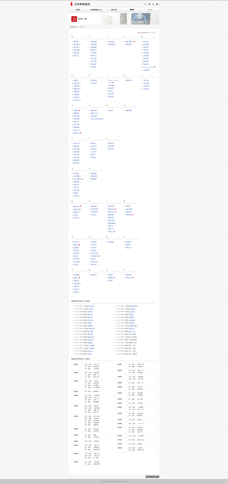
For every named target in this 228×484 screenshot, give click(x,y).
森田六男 (90, 314)
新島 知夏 (94, 173)
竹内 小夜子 (77, 149)
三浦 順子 (94, 242)
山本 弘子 (76, 289)
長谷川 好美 (77, 209)
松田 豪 (76, 256)
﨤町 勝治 (129, 110)
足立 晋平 (76, 47)
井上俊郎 (91, 345)
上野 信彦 (111, 41)
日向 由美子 (94, 211)
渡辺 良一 (129, 277)
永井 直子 (76, 173)
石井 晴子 (91, 306)
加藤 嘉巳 (76, 91)
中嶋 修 (76, 193)
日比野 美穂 (94, 209)
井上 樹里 (94, 58)
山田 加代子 (77, 283)
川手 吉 (132, 311)
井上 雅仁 (94, 61)
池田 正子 (94, 55)
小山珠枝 (91, 348)
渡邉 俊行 (129, 274)
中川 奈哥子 (77, 179)
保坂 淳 (128, 206)
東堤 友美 (94, 206)
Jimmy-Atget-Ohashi (97, 118)
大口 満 (145, 41)
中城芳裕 (90, 326)
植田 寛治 (90, 334)
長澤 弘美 (76, 190)
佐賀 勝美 (76, 116)
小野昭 (89, 323)
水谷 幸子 (94, 247)
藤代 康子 (111, 214)
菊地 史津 (94, 80)
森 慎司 (128, 244)
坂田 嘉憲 (76, 118)
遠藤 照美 (129, 44)
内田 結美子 (111, 44)
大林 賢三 (146, 58)
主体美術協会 (80, 4)
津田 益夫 (94, 149)
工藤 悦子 (111, 88)
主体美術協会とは (96, 9)
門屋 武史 (76, 94)
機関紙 (132, 9)
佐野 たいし (77, 130)
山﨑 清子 (76, 280)
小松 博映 (146, 83)
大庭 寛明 (146, 55)
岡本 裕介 (146, 61)
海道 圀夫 (132, 323)
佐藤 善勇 (76, 127)
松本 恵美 (76, 258)
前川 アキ (76, 242)
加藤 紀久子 (77, 88)
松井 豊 (91, 309)
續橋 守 (93, 154)
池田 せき (132, 328)
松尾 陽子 (76, 253)
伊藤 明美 (94, 44)
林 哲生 (76, 215)
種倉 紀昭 (76, 160)
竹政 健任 (76, 151)
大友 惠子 (146, 50)
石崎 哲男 (91, 328)
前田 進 (89, 354)
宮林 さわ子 (94, 261)
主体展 (78, 9)
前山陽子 (76, 247)
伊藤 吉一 (94, 50)
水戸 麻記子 (94, 256)
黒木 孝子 (111, 93)
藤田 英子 (111, 217)
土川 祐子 (94, 151)
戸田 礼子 (111, 143)
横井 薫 (110, 274)
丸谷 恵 (76, 264)
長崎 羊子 (76, 184)
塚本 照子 (94, 146)
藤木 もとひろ (112, 211)
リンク (150, 9)
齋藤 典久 (76, 113)
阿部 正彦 (76, 52)
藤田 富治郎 (111, 223)
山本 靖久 (76, 292)
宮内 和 (93, 258)
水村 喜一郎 (94, 253)
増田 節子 (76, 250)
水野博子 (90, 311)
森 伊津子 (129, 242)
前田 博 (76, 244)
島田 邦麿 (94, 116)
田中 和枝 (76, 157)
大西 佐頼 (146, 52)
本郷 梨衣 (129, 211)
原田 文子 (76, 217)
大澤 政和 (146, 44)
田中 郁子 (76, 154)
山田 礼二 (76, 286)
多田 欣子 (146, 47)
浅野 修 (76, 41)
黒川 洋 (110, 91)
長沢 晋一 (76, 187)
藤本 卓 (110, 226)
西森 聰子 (94, 179)
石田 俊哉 (94, 41)
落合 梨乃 (146, 64)
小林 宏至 (146, 88)
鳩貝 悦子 (76, 212)
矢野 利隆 (76, 274)
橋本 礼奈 (76, 206)
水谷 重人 (94, 250)
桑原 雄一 (111, 96)
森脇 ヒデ (129, 247)
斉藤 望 (76, 110)
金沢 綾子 (76, 97)
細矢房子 (90, 317)
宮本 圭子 (94, 264)
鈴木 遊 (110, 110)
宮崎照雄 (90, 342)
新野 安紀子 (94, 176)
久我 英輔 (111, 85)
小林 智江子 (146, 86)
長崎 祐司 (76, 181)
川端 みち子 (77, 100)
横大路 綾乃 (111, 277)
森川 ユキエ (132, 331)
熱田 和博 (76, 50)
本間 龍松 (129, 214)
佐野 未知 (76, 133)
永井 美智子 (77, 176)
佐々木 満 (76, 124)
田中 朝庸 (90, 331)
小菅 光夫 (146, 80)
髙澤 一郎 (76, 143)
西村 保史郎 (133, 306)
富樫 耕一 (133, 309)
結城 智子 (94, 274)
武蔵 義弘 (111, 242)
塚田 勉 (93, 143)
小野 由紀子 (146, 70)
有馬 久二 (76, 55)
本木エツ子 (90, 320)
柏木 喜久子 (77, 83)
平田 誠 (93, 214)
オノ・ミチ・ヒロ (148, 67)
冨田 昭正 (111, 146)
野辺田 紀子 (90, 337)
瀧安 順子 (76, 146)
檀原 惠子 (76, 163)
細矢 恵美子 (129, 209)
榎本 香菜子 (129, 41)
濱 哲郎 (131, 314)
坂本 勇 (76, 121)
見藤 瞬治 (129, 80)
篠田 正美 (94, 110)
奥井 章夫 (90, 340)
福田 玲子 (111, 209)
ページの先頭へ (152, 477)
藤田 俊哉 (111, 220)
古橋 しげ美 (111, 231)
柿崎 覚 (76, 80)
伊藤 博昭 (94, 47)
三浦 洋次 (94, 244)
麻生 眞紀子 (77, 44)
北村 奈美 (94, 83)
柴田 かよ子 (94, 113)
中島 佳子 (76, 196)
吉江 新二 (90, 351)
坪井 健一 (94, 157)
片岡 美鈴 (76, 86)
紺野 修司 (132, 317)
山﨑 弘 (76, 278)
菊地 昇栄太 (133, 326)
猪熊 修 (93, 64)
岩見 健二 (94, 66)
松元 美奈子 (77, 261)
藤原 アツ (111, 228)
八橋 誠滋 (132, 320)
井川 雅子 (94, 52)
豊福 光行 (111, 149)
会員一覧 (114, 9)
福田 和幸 (111, 206)
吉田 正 (110, 280)
